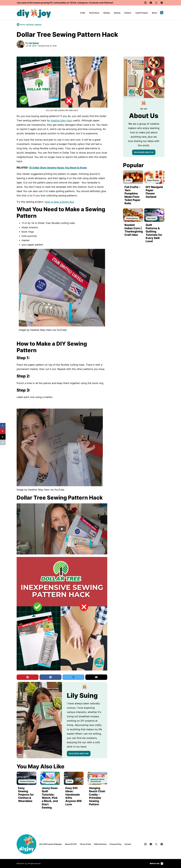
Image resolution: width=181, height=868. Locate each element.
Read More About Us (143, 152)
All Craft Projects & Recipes (50, 844)
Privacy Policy (115, 844)
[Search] (161, 12)
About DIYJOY (71, 844)
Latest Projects (141, 13)
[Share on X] (3, 437)
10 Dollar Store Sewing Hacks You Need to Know (58, 167)
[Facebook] (151, 2)
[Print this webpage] (3, 442)
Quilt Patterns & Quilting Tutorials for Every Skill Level (154, 233)
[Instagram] (145, 2)
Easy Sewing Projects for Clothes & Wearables (26, 794)
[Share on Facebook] (3, 425)
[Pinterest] (161, 2)
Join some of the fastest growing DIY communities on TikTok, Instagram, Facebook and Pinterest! (65, 2)
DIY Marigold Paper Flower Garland (154, 191)
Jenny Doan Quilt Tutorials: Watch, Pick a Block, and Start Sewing (50, 797)
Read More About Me (79, 753)
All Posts (30, 24)
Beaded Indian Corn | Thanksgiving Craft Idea (133, 229)
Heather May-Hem (61, 120)
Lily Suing (34, 43)
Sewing (117, 13)
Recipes (106, 13)
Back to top (154, 863)
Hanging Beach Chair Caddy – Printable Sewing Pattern (97, 796)
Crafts (82, 13)
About (154, 13)
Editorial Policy (100, 844)
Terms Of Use (85, 844)
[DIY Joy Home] (34, 13)
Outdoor (127, 13)
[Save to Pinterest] (3, 431)
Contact (127, 844)
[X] (156, 2)
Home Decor (94, 13)
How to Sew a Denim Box (59, 201)
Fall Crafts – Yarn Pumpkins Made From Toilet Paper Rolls (132, 195)
